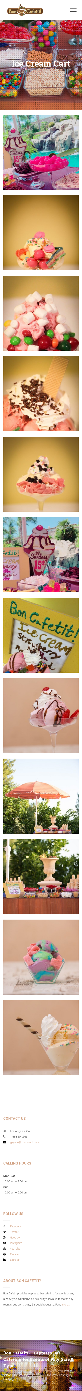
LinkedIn (15, 1259)
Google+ (15, 1237)
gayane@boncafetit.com (24, 1142)
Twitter (14, 1231)
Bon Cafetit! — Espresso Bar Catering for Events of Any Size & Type (38, 1359)
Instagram (16, 1243)
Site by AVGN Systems (44, 1375)
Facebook (15, 1226)
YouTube (15, 1248)
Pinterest (15, 1254)
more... (66, 1304)
